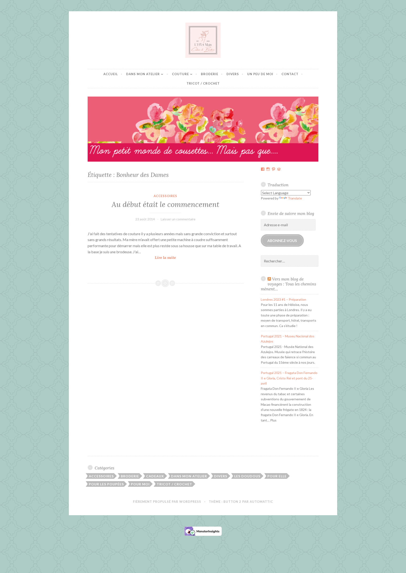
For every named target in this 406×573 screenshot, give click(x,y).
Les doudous (247, 476)
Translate (295, 198)
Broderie (209, 74)
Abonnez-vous (282, 240)
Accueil (110, 74)
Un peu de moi (260, 74)
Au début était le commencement (165, 204)
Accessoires (165, 196)
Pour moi (140, 484)
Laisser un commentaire (178, 219)
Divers (232, 74)
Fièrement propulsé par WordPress (167, 501)
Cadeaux (155, 476)
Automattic (261, 501)
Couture (180, 74)
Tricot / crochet (203, 83)
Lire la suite (167, 258)
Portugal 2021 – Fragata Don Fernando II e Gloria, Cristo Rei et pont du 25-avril (289, 378)
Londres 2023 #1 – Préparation (283, 299)
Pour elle (277, 476)
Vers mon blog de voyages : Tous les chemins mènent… (288, 284)
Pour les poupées (106, 484)
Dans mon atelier (143, 74)
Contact (289, 74)
